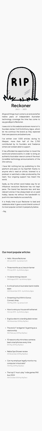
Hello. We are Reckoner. (16, 258)
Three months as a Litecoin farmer (21, 267)
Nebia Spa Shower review (17, 351)
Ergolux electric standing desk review (22, 319)
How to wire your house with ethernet (22, 309)
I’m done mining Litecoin (17, 277)
